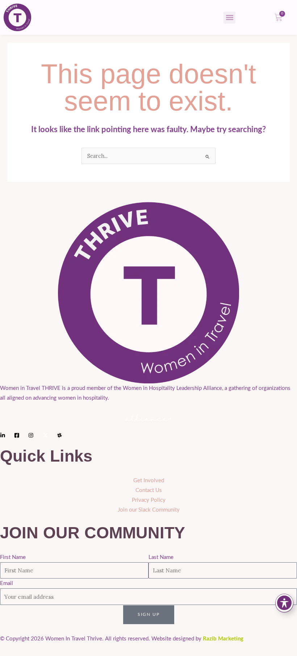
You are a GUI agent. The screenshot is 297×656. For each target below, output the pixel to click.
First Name (13, 557)
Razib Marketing (223, 639)
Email (6, 583)
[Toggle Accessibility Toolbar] (284, 602)
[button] (229, 18)
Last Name (160, 557)
